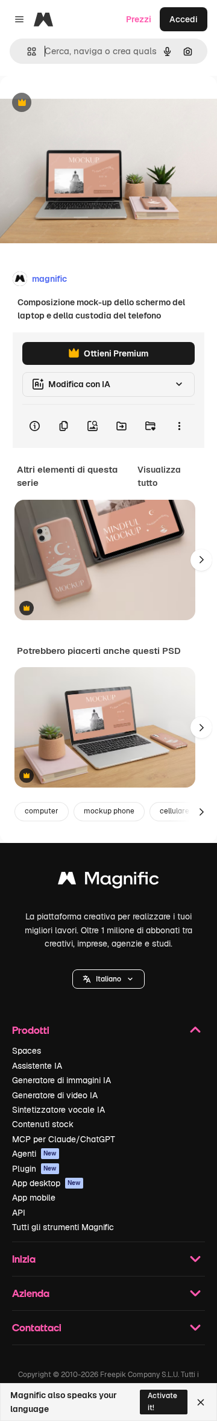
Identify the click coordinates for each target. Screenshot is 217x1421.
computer (41, 811)
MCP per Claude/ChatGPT (63, 1139)
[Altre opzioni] (179, 426)
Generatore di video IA (55, 1095)
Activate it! (162, 1401)
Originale (79, 103)
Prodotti (30, 1030)
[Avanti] (201, 560)
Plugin (34, 1168)
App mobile (33, 1197)
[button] (108, 979)
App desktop (46, 1183)
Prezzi (138, 19)
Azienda (30, 1293)
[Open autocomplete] (26, 51)
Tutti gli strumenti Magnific (63, 1227)
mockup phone (109, 811)
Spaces (26, 1050)
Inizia (24, 1258)
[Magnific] (108, 881)
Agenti (34, 1153)
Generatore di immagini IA (61, 1080)
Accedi (183, 19)
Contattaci (36, 1327)
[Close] (201, 1402)
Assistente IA (37, 1065)
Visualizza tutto (159, 476)
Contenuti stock (43, 1124)
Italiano (108, 979)
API (18, 1212)
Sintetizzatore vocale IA (58, 1109)
